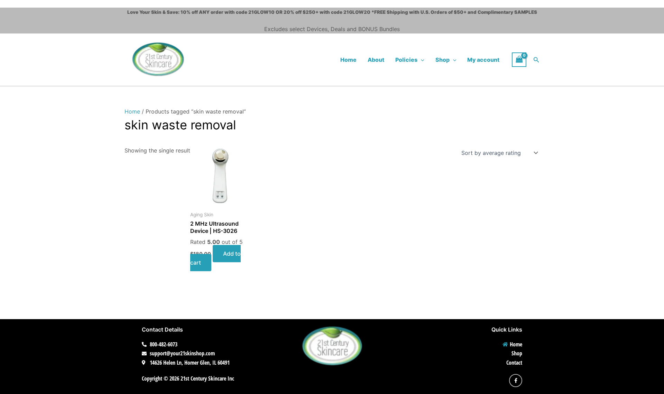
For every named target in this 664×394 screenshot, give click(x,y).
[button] (420, 59)
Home (348, 59)
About (376, 59)
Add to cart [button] (215, 258)
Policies (406, 59)
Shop (442, 59)
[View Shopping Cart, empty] (519, 59)
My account (483, 59)
